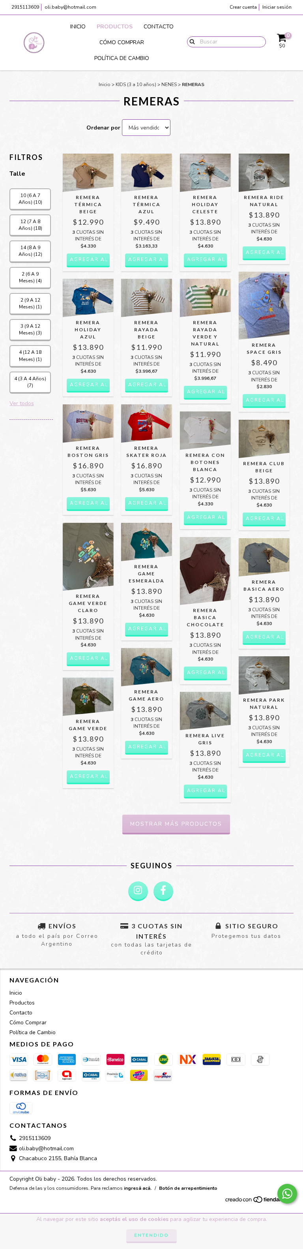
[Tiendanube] (259, 1201)
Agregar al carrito (90, 259)
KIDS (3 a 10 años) (136, 84)
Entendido (151, 1235)
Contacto (159, 26)
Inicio (78, 26)
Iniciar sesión (277, 7)
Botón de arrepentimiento (188, 1188)
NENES (169, 84)
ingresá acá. (138, 1188)
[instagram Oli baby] (138, 891)
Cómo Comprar (121, 42)
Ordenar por (103, 127)
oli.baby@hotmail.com (70, 7)
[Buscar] (190, 41)
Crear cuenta (243, 7)
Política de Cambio (121, 58)
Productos (115, 26)
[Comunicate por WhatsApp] (287, 1194)
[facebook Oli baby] (163, 891)
